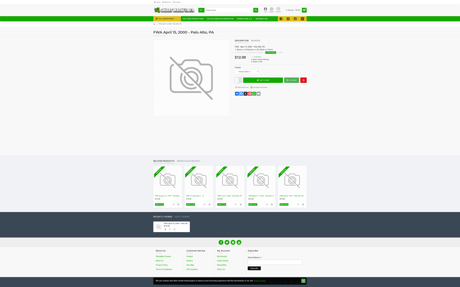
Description (242, 41)
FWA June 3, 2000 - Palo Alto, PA (229, 196)
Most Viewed (182, 217)
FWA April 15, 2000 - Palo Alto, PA (176, 223)
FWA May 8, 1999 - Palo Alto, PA (292, 196)
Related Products (164, 161)
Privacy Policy (260, 281)
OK (303, 281)
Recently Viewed (162, 217)
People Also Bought (188, 161)
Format (238, 67)
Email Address (255, 257)
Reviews (255, 41)
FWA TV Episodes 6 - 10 (195, 196)
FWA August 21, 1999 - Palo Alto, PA (168, 196)
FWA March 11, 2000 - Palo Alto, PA (261, 196)
